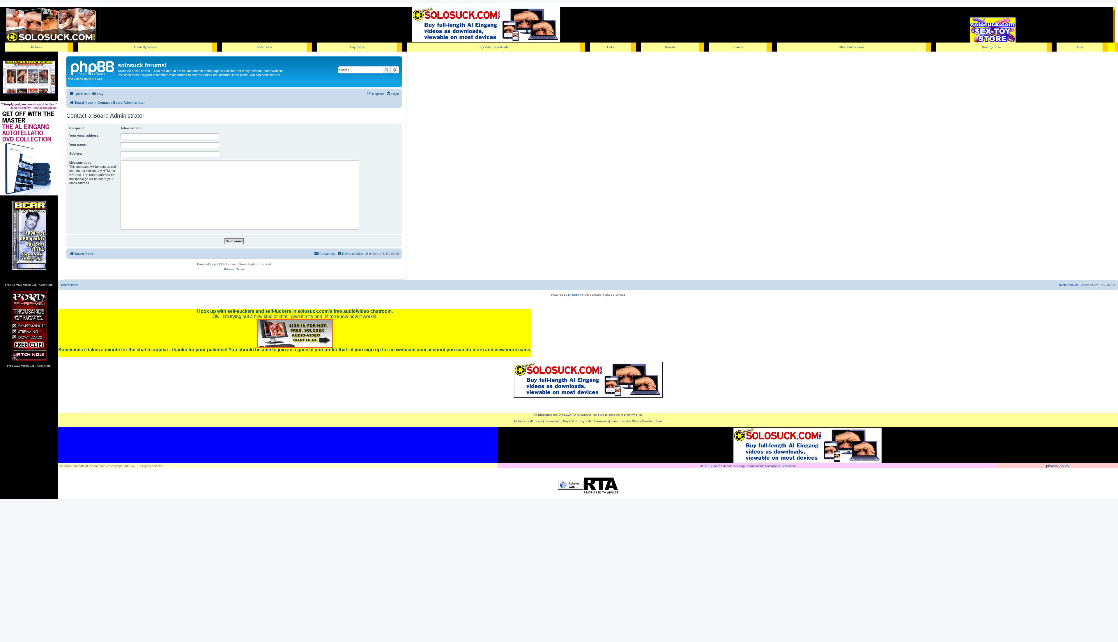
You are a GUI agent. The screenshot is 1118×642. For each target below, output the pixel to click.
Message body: (81, 162)
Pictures (36, 47)
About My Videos (145, 47)
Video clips (264, 47)
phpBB (218, 264)
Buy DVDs (357, 47)
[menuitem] (97, 93)
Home (1080, 47)
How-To (670, 47)
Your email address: (84, 135)
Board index (69, 285)
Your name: (78, 144)
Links (610, 47)
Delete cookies (1068, 285)
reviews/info (552, 421)
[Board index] (93, 67)
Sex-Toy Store (991, 47)
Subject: (75, 153)
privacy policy (1057, 466)
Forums (738, 47)
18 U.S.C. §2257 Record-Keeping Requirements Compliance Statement (747, 466)
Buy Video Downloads (493, 47)
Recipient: (77, 128)
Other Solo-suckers (851, 47)
